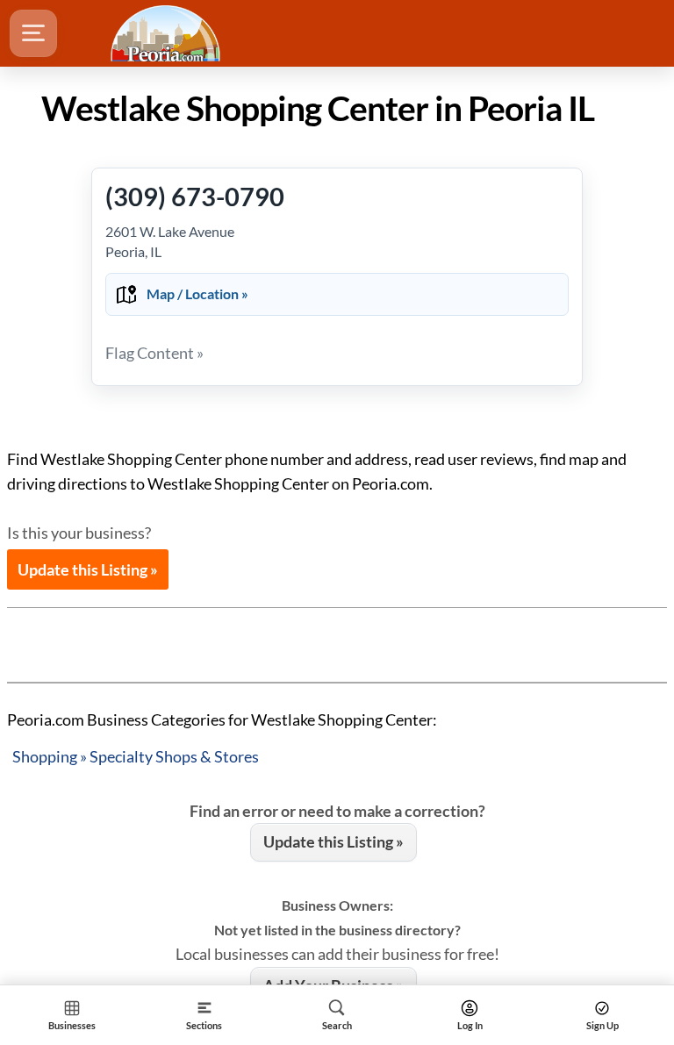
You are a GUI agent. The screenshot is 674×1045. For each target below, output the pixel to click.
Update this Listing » (88, 569)
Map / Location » (197, 293)
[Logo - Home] (168, 33)
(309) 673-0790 (194, 196)
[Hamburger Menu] (33, 33)
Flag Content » (154, 352)
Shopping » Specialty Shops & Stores (135, 756)
